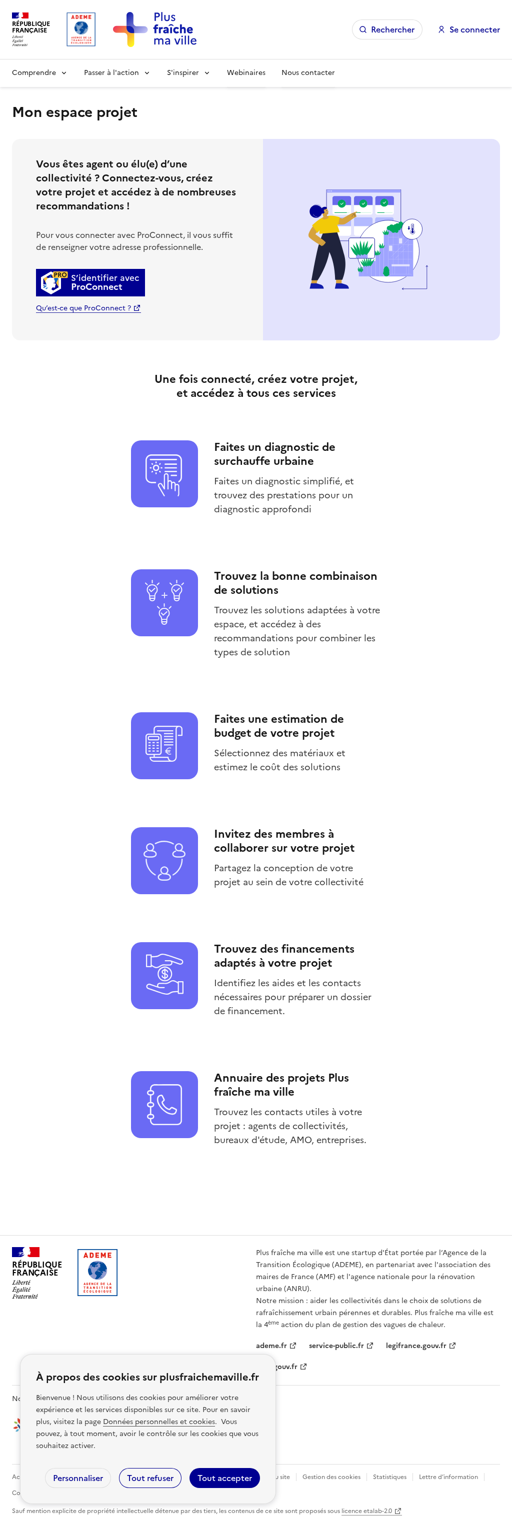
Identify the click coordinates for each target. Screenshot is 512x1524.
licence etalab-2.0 (367, 1511)
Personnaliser (78, 1478)
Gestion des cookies (331, 1477)
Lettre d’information (448, 1477)
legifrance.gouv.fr (416, 1346)
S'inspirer (183, 72)
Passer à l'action (111, 72)
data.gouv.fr (277, 1367)
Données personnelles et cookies (159, 1422)
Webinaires (246, 72)
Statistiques (389, 1477)
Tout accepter (225, 1478)
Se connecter (475, 29)
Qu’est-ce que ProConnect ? (83, 308)
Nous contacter (308, 72)
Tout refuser (150, 1478)
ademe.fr (271, 1346)
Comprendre (34, 72)
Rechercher (392, 29)
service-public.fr (336, 1346)
